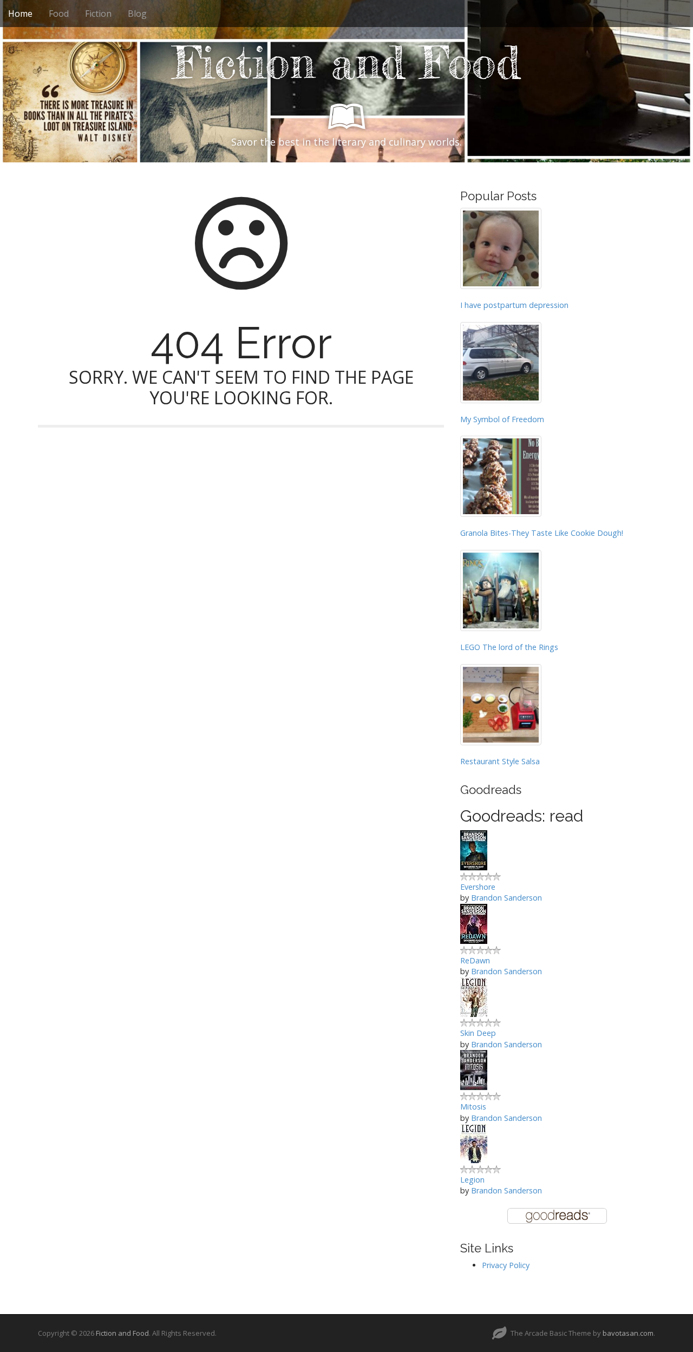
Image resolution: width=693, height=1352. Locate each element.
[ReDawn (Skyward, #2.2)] (473, 923)
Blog (137, 13)
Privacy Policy (505, 1265)
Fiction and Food (346, 62)
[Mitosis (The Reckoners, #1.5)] (473, 1069)
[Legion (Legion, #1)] (473, 1143)
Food (59, 13)
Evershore (477, 887)
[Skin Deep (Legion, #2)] (473, 996)
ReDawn (475, 960)
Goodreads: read (521, 815)
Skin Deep (478, 1033)
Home (20, 13)
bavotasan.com (628, 1333)
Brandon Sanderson (506, 897)
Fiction (98, 13)
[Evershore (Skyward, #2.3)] (473, 849)
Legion (472, 1179)
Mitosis (473, 1106)
